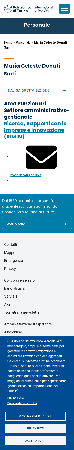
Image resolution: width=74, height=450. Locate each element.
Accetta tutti (35, 440)
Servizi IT (11, 296)
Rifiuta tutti (35, 428)
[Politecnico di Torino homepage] (28, 9)
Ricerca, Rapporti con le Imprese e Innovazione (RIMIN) (35, 130)
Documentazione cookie (22, 403)
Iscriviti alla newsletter (22, 312)
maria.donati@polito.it (25, 175)
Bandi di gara (14, 288)
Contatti (10, 244)
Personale (23, 42)
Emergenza (13, 260)
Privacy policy (15, 397)
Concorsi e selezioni (20, 280)
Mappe (9, 252)
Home (8, 42)
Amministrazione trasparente (28, 324)
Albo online (13, 332)
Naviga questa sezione (28, 90)
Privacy (10, 268)
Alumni (9, 304)
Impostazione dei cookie (35, 416)
